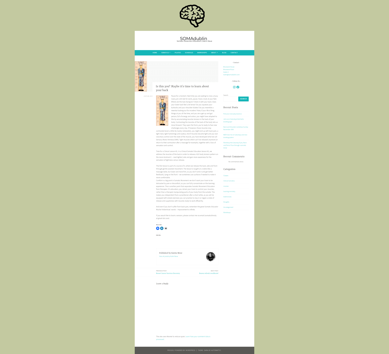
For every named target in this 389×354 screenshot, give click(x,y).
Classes (225, 175)
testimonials (227, 197)
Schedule (189, 53)
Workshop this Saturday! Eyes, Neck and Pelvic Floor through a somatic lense (235, 145)
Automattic (216, 350)
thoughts (226, 202)
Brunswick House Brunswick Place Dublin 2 (228, 69)
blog (224, 53)
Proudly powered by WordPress (181, 350)
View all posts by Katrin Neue (168, 256)
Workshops (202, 53)
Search (225, 95)
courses (226, 186)
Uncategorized (228, 207)
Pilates (178, 53)
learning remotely (229, 191)
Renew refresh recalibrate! (208, 272)
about (213, 53)
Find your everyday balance (232, 114)
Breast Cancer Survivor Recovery (168, 272)
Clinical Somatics (229, 181)
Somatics (165, 53)
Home (155, 53)
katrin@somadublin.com (231, 75)
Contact (234, 53)
